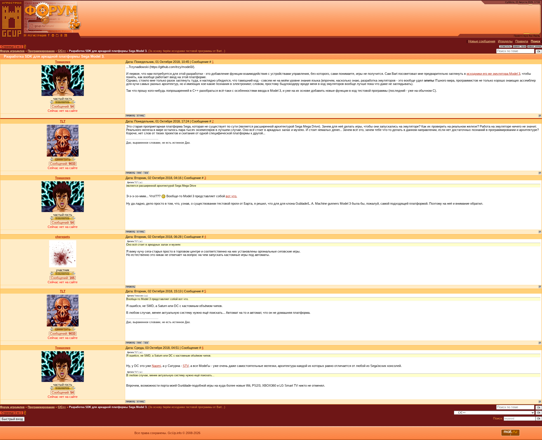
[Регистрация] (37, 36)
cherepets (62, 237)
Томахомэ (62, 62)
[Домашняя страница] (139, 173)
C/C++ (62, 51)
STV (186, 366)
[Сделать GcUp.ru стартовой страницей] (53, 36)
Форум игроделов (12, 51)
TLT (62, 121)
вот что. (231, 196)
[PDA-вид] (61, 36)
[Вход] (49, 36)
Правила (521, 41)
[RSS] (66, 36)
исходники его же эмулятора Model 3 (493, 73)
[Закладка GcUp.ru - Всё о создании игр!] (57, 36)
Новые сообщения (481, 41)
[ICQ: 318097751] (146, 173)
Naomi (156, 366)
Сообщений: (63, 106)
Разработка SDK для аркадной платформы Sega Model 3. (108, 51)
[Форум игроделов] (25, 36)
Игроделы (505, 41)
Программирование (41, 51)
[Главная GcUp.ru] (12, 36)
